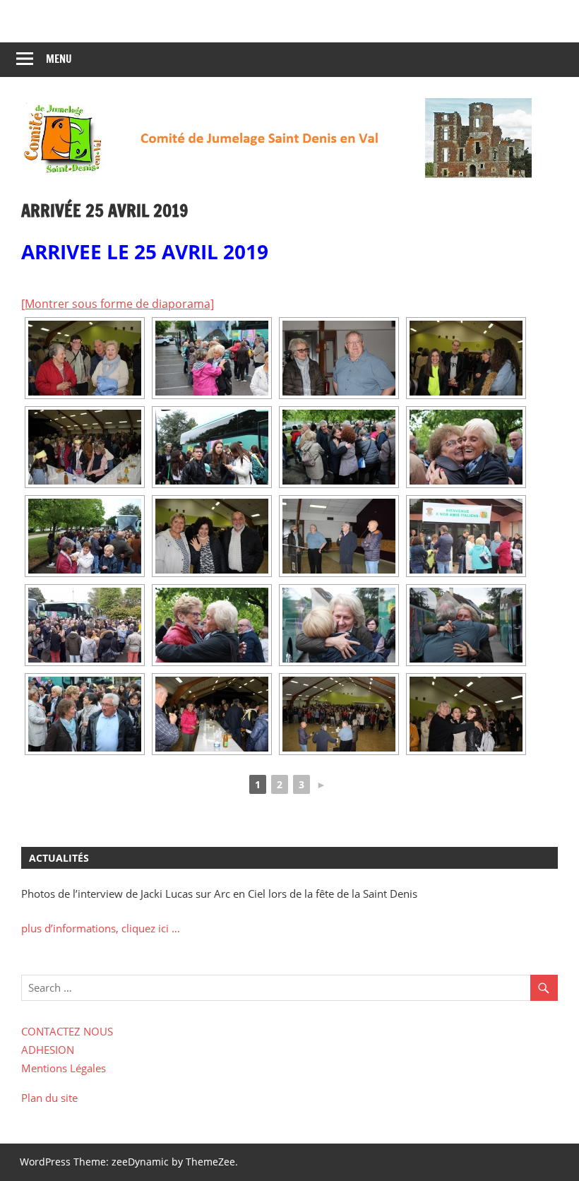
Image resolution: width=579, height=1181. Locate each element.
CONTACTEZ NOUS (67, 1031)
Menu (59, 59)
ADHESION (47, 1050)
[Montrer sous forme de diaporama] (117, 303)
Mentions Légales (63, 1068)
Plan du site (49, 1098)
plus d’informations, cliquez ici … (100, 928)
